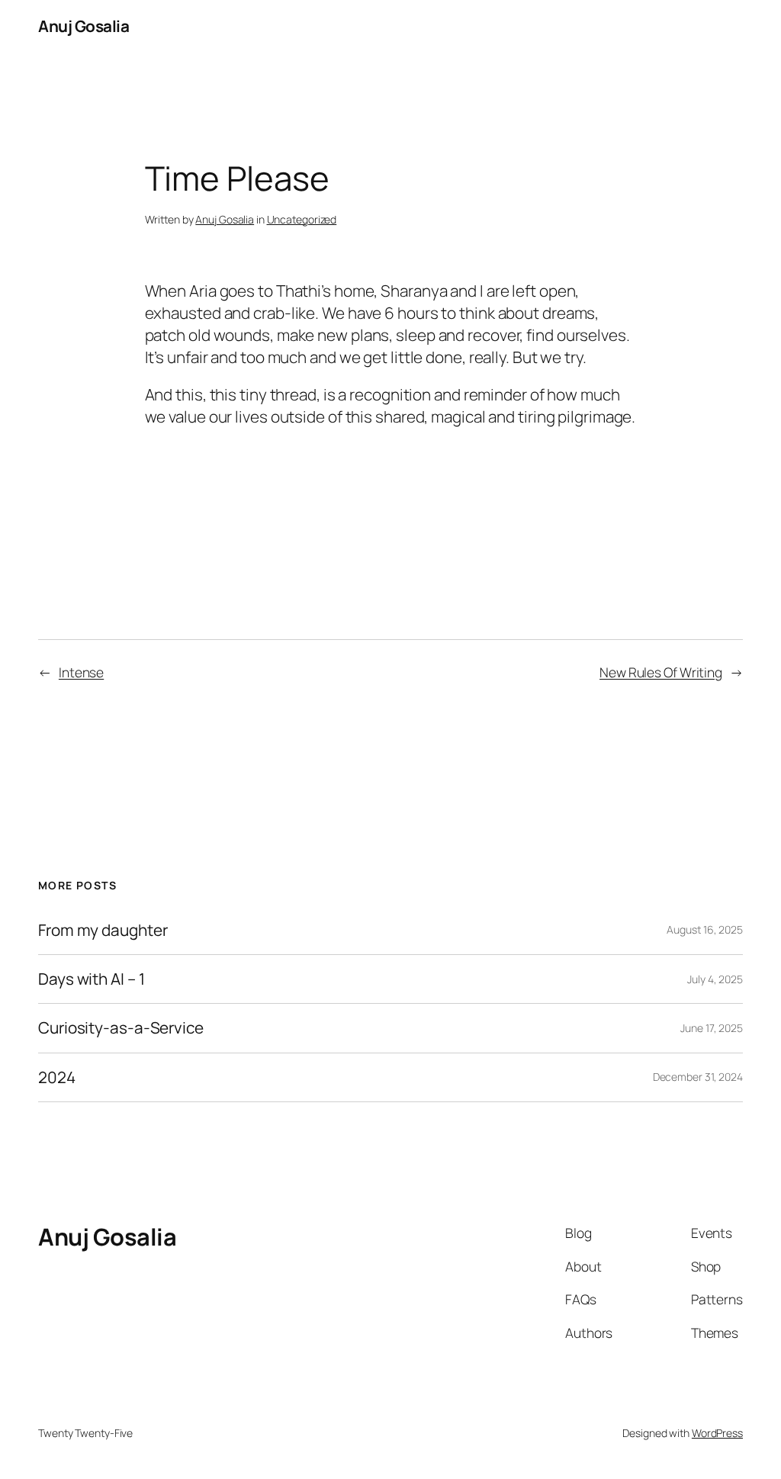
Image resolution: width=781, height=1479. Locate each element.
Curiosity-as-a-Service (121, 1028)
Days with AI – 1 (91, 979)
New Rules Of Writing (660, 672)
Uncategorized (302, 219)
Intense (81, 672)
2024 (57, 1077)
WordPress (717, 1433)
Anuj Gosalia (83, 26)
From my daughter (102, 930)
